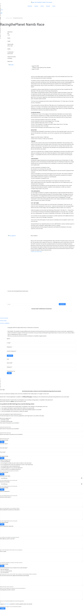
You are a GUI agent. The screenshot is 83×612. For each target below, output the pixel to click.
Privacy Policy (3, 320)
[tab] (41, 32)
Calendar (30, 6)
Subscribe (62, 304)
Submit (2, 608)
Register (10, 355)
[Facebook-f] (9, 313)
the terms (7, 604)
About (53, 6)
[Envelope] (18, 313)
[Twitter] (12, 313)
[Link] (22, 313)
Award (42, 6)
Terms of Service (4, 318)
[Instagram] (15, 313)
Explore (36, 6)
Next (2, 458)
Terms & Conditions (4, 323)
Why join (48, 6)
